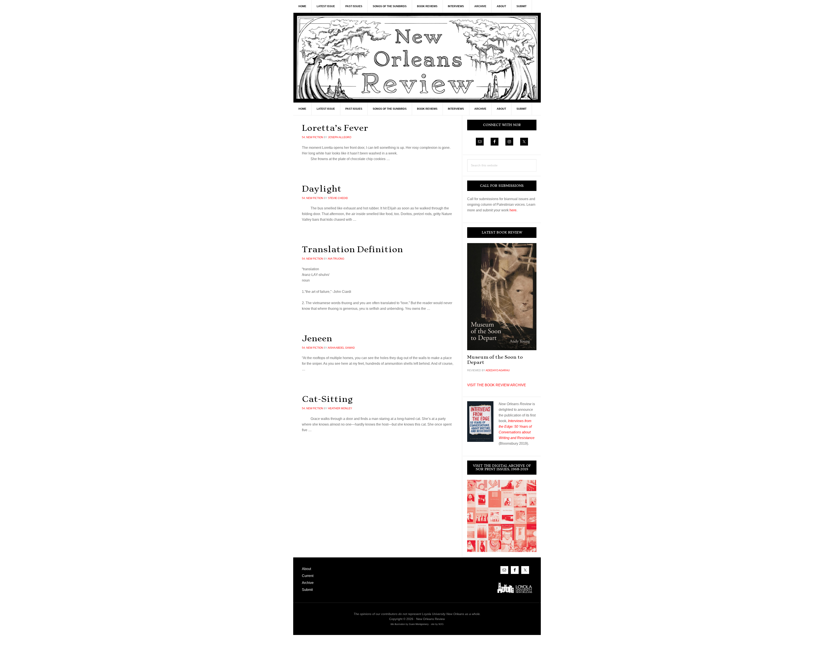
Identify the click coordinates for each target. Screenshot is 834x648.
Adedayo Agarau (498, 370)
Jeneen (317, 338)
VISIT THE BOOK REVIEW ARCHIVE (496, 385)
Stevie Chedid (338, 198)
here (513, 210)
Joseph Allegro (339, 137)
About (306, 569)
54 (303, 137)
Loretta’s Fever (335, 128)
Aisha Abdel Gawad (341, 347)
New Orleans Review (417, 58)
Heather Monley (340, 408)
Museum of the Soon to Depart (495, 359)
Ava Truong (336, 258)
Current (307, 576)
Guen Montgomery (419, 624)
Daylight (321, 189)
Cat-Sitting (327, 399)
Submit (307, 590)
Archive (308, 583)
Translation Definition (352, 249)
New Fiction (314, 137)
